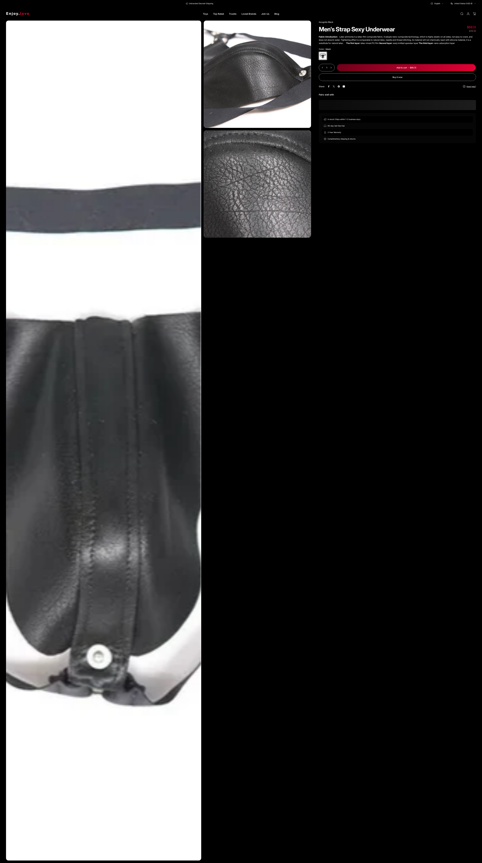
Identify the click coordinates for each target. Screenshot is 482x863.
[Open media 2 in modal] (257, 74)
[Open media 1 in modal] (103, 440)
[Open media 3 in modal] (257, 184)
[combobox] (437, 3)
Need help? (471, 86)
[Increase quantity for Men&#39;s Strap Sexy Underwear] (332, 67)
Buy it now (397, 77)
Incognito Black (326, 22)
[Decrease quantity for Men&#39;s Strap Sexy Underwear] (322, 67)
